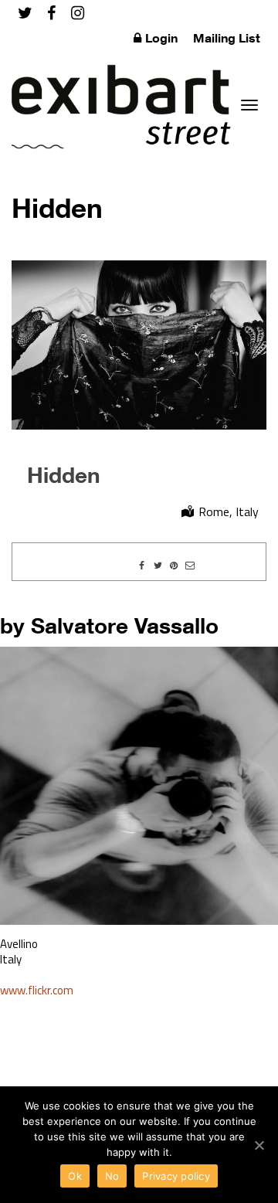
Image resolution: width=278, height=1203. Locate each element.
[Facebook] (51, 12)
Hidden (63, 474)
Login (161, 38)
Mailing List (226, 38)
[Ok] (258, 1145)
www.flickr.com (36, 990)
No (112, 1176)
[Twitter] (25, 12)
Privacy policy (176, 1176)
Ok (75, 1176)
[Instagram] (77, 12)
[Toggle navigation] (249, 105)
